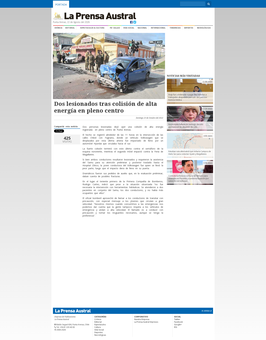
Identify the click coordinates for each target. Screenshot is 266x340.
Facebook (178, 322)
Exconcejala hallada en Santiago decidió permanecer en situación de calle (185, 125)
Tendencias (175, 28)
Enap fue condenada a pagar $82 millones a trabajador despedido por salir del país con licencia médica (187, 97)
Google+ (178, 324)
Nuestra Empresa (141, 319)
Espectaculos (100, 324)
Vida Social (128, 28)
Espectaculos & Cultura (92, 28)
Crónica (58, 28)
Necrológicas (204, 28)
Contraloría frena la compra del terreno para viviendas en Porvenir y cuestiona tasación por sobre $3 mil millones (188, 178)
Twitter (177, 319)
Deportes (188, 28)
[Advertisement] (108, 229)
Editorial (70, 28)
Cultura (97, 327)
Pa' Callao (115, 28)
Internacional (158, 28)
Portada (61, 4)
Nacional (142, 28)
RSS (175, 327)
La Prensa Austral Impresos (146, 322)
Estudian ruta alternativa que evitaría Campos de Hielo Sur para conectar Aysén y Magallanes (189, 152)
